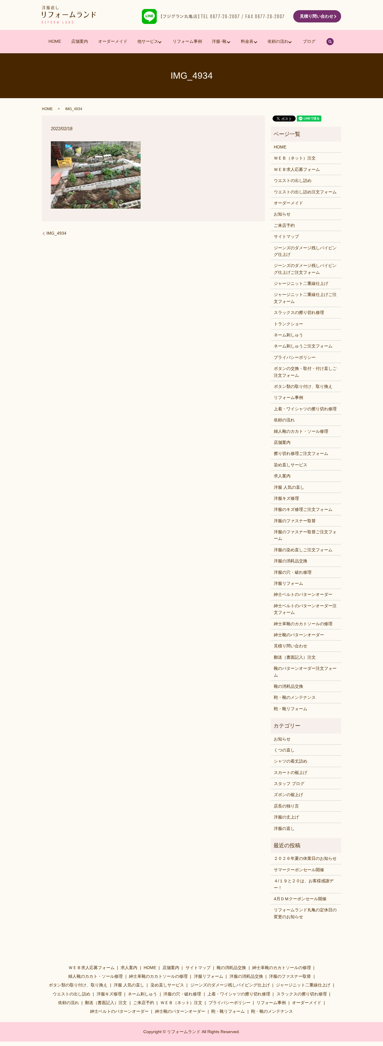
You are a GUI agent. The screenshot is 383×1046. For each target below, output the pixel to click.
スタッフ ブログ (289, 783)
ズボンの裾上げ (288, 794)
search (330, 41)
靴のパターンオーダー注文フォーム (305, 671)
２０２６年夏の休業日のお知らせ (305, 858)
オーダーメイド (112, 41)
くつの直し (284, 750)
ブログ (309, 41)
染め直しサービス (290, 464)
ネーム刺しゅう (288, 335)
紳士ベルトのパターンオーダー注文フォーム (305, 609)
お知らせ (282, 214)
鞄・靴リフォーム (290, 708)
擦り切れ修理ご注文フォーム (301, 453)
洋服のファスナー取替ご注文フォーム (305, 535)
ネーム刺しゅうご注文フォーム (303, 346)
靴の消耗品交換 (288, 686)
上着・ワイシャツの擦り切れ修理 (305, 408)
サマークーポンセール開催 (299, 869)
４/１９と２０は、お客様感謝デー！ (304, 884)
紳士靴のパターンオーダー (299, 634)
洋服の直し (284, 828)
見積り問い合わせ (316, 16)
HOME (54, 41)
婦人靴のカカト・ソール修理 (301, 431)
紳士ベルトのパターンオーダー (303, 594)
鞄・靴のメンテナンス (295, 697)
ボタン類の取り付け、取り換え (303, 386)
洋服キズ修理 (286, 498)
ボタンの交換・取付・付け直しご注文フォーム (305, 371)
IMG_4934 (56, 233)
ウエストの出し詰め (292, 180)
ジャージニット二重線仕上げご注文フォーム (305, 297)
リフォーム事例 (187, 41)
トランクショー (288, 323)
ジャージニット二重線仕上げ (301, 283)
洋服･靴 (219, 41)
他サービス (147, 41)
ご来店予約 (284, 225)
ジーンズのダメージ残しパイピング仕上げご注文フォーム (305, 268)
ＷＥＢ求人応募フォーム (297, 169)
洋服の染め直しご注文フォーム (303, 549)
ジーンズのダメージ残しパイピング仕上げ (305, 251)
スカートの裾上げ (290, 772)
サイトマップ (286, 236)
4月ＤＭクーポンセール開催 (300, 898)
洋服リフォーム (288, 583)
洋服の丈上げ (286, 817)
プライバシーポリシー (295, 357)
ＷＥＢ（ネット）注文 (295, 158)
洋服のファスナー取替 (295, 520)
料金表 (247, 41)
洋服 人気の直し (289, 487)
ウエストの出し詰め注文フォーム (305, 191)
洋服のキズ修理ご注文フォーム (303, 509)
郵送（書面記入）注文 (295, 657)
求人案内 (282, 475)
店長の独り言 (286, 806)
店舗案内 (79, 41)
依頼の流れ (278, 41)
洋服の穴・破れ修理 (292, 572)
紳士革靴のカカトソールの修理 (303, 623)
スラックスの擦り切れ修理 (299, 312)
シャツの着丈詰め (290, 761)
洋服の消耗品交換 (290, 560)
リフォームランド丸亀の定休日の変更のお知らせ (305, 913)
